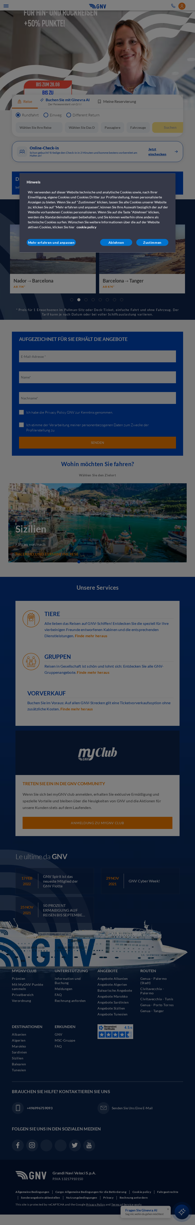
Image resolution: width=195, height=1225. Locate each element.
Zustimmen (152, 242)
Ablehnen (116, 242)
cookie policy (86, 227)
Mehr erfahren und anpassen (51, 242)
